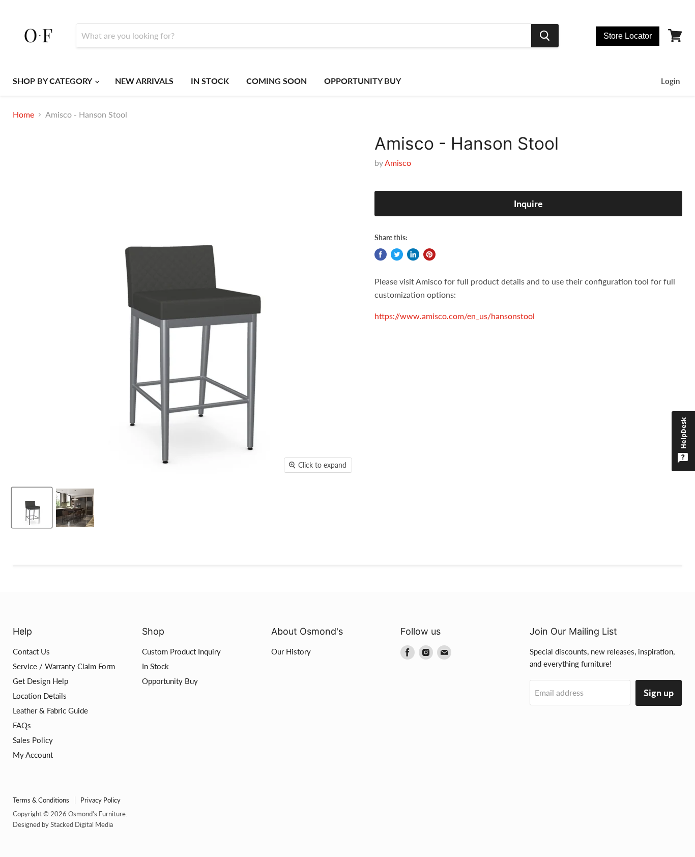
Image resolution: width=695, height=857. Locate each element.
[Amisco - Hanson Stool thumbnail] (32, 508)
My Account (33, 754)
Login (670, 80)
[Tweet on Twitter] (397, 254)
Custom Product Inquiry (181, 651)
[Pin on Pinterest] (429, 254)
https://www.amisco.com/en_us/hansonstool (454, 316)
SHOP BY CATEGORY (53, 80)
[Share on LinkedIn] (413, 254)
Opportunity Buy (170, 680)
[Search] (545, 35)
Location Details (40, 695)
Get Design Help (40, 680)
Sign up (659, 692)
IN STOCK (210, 80)
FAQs (22, 725)
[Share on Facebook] (380, 254)
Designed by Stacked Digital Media (63, 824)
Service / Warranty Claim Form (64, 666)
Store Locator (627, 36)
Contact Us (31, 651)
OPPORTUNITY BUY (362, 80)
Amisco (398, 162)
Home (23, 114)
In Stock (155, 666)
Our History (291, 651)
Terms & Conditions (41, 800)
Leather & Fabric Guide (50, 710)
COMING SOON (276, 80)
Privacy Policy (100, 800)
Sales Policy (33, 740)
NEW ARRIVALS (144, 80)
